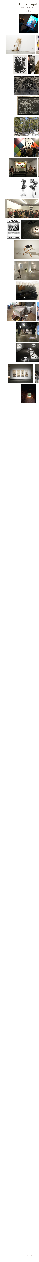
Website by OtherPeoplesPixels (28, 1256)
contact (28, 7)
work (23, 7)
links (34, 7)
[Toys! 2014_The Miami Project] (28, 188)
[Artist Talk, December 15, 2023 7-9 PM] (28, 23)
